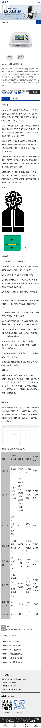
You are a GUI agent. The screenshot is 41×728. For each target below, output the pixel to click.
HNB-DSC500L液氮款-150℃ (11, 650)
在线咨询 (34, 92)
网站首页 (5, 727)
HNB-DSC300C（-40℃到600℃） (13, 658)
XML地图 (25, 721)
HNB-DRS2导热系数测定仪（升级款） (19, 629)
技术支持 (32, 721)
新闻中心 (25, 727)
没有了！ (9, 626)
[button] (14, 18)
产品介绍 (5, 99)
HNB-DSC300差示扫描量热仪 (11, 654)
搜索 (38, 22)
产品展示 (15, 727)
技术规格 (14, 99)
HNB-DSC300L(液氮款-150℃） (12, 662)
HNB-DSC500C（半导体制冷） (12, 645)
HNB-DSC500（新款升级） (10, 641)
